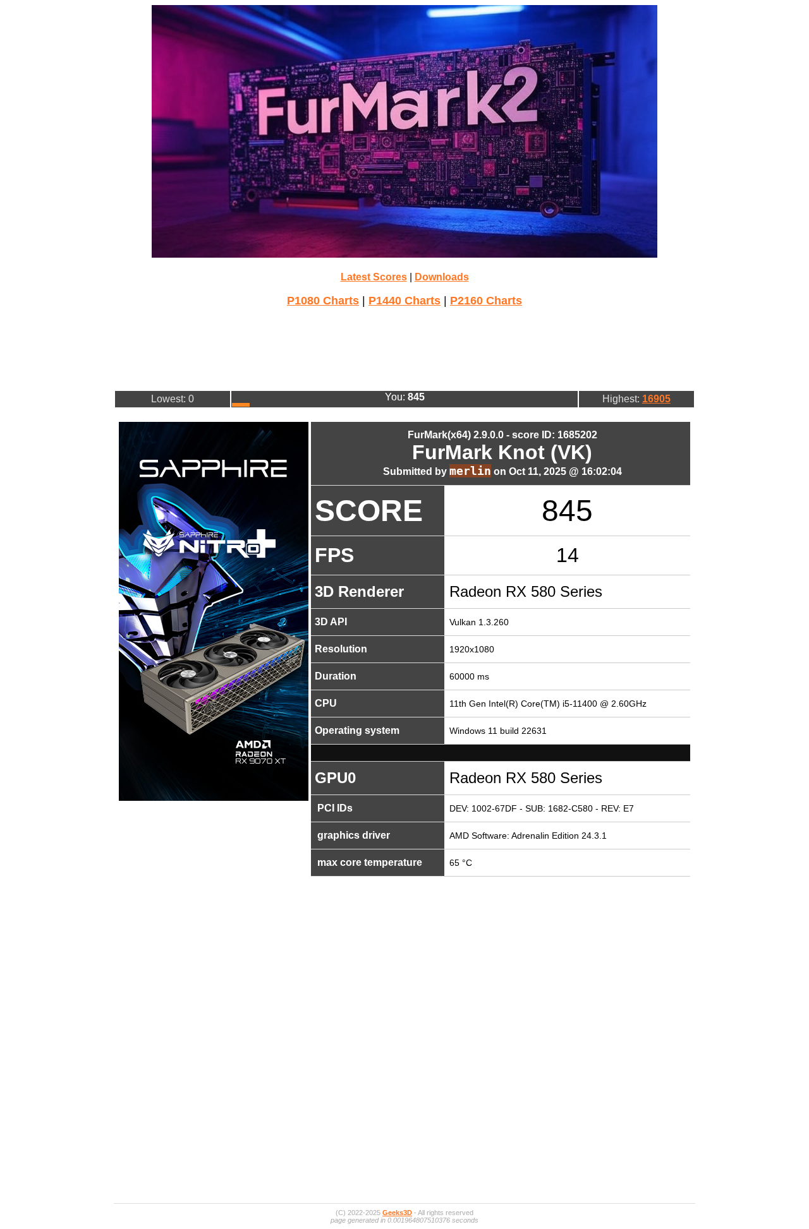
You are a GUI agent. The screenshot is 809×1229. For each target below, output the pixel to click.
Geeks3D (397, 1212)
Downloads (442, 277)
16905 (656, 398)
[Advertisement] (404, 347)
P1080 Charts (323, 300)
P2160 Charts (486, 300)
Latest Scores (374, 277)
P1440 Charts (404, 300)
